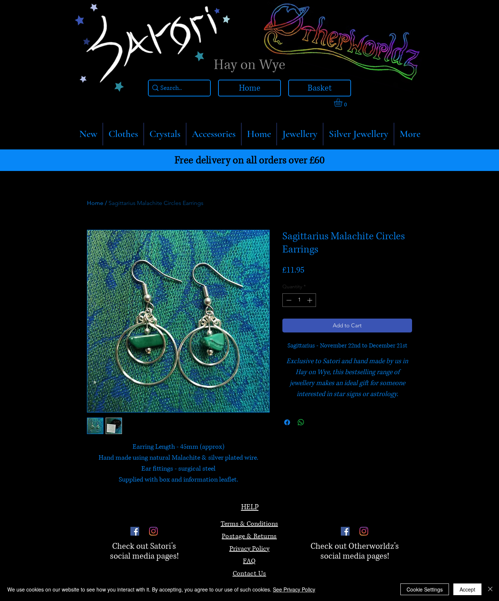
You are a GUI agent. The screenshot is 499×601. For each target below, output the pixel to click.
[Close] (490, 589)
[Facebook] (134, 531)
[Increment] (310, 300)
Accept (467, 589)
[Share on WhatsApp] (301, 422)
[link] (343, 102)
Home (95, 202)
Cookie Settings (425, 589)
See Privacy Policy (294, 589)
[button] (123, 134)
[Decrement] (288, 300)
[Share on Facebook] (287, 422)
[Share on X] (315, 422)
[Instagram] (153, 531)
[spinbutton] (299, 300)
